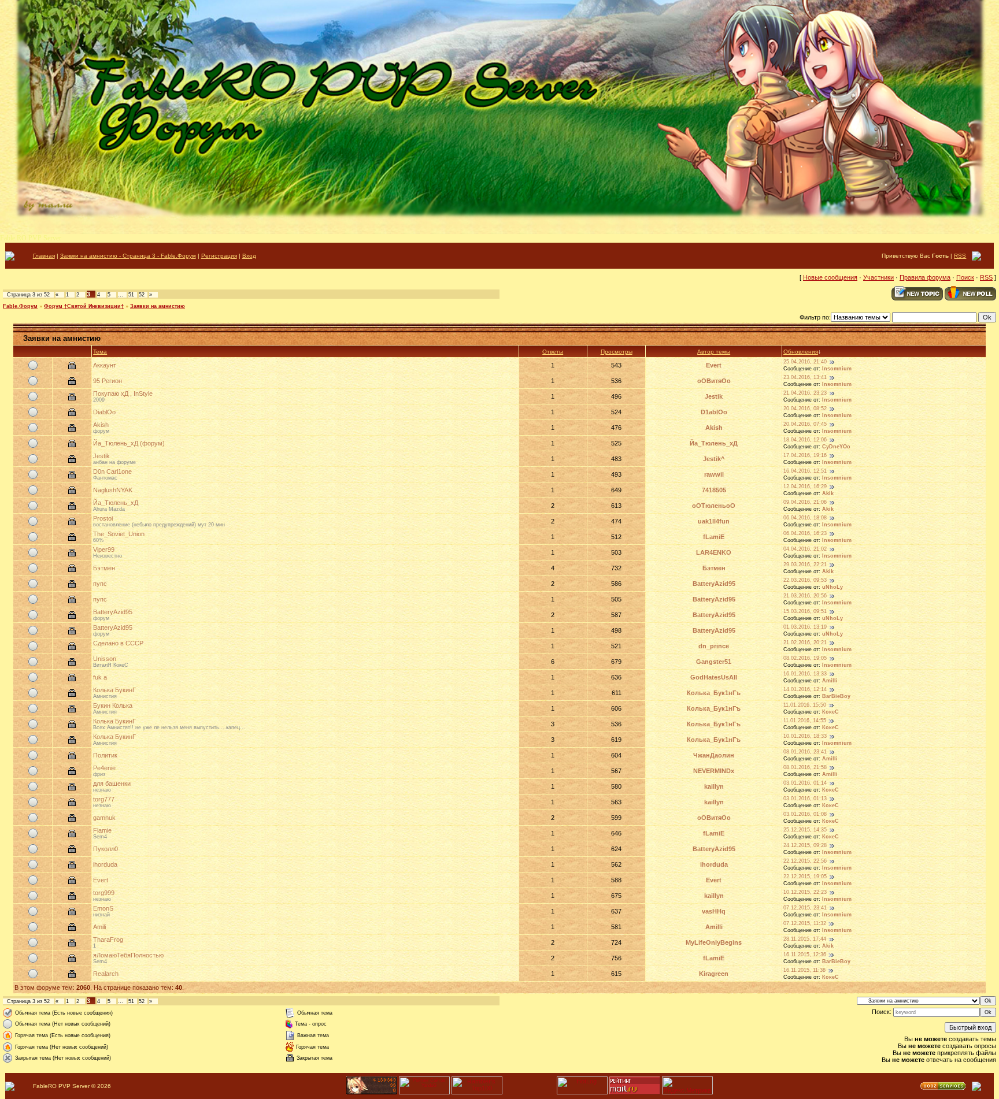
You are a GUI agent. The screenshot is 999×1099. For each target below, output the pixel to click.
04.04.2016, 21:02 (805, 549)
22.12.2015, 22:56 (805, 861)
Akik (828, 493)
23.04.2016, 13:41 (805, 377)
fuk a (100, 677)
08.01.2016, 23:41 (805, 752)
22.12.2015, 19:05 (805, 876)
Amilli (830, 681)
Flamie (102, 830)
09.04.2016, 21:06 (805, 502)
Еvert (714, 365)
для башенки (112, 783)
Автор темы (713, 351)
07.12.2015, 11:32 (804, 923)
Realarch (106, 973)
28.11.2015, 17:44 (804, 939)
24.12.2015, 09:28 (805, 845)
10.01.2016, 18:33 (805, 736)
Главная (44, 256)
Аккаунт (104, 365)
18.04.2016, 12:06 (805, 440)
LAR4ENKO (713, 552)
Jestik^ (713, 458)
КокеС (830, 712)
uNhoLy (832, 587)
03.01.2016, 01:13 (805, 798)
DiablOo (104, 412)
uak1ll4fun (714, 521)
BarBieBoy (836, 696)
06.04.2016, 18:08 (805, 518)
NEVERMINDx (713, 770)
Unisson (104, 658)
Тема (100, 351)
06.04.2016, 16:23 (805, 533)
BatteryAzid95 (714, 583)
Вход (249, 256)
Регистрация (219, 256)
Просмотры (616, 351)
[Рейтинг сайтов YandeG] (424, 1093)
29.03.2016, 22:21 (805, 564)
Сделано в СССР (118, 643)
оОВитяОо (714, 380)
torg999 (103, 892)
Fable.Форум (20, 306)
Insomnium (837, 369)
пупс (100, 583)
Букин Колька (112, 705)
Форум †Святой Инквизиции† (84, 306)
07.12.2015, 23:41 (805, 908)
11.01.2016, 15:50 (804, 705)
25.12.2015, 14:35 (805, 830)
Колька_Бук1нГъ (714, 692)
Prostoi (103, 518)
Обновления (800, 351)
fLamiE (713, 536)
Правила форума (925, 277)
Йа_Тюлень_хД (714, 443)
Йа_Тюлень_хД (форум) (129, 443)
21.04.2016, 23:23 (805, 393)
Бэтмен (104, 568)
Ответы (552, 351)
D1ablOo (714, 412)
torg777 (103, 799)
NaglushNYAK (112, 490)
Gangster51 (713, 661)
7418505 (714, 490)
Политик (105, 755)
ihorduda (105, 864)
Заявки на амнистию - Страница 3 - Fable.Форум (128, 256)
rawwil (714, 474)
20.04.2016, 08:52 (805, 408)
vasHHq (714, 911)
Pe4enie (104, 767)
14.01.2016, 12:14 (805, 689)
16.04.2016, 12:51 (805, 471)
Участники (878, 277)
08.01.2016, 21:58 (805, 767)
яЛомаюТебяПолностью (128, 955)
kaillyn (714, 786)
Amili (99, 926)
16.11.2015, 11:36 (804, 970)
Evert (100, 880)
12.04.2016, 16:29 (805, 486)
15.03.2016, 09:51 (805, 611)
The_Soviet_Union (119, 533)
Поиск (965, 277)
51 (131, 295)
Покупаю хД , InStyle (123, 393)
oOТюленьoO (713, 505)
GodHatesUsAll (713, 677)
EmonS (103, 908)
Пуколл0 (105, 848)
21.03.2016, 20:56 (805, 596)
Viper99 (103, 549)
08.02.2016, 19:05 (805, 658)
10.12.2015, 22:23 (805, 892)
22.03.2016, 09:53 (805, 580)
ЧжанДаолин (713, 755)
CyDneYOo (836, 447)
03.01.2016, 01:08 (805, 814)
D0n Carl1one (112, 471)
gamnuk (104, 817)
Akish (101, 424)
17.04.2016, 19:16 (805, 455)
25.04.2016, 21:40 (805, 362)
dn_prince (713, 646)
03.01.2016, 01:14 (805, 783)
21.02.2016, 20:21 (805, 642)
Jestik (714, 396)
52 (142, 295)
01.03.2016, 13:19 (805, 627)
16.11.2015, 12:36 (804, 954)
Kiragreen (713, 973)
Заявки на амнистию (157, 306)
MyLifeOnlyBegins (714, 942)
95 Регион (107, 380)
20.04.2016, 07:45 (805, 424)
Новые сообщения (830, 277)
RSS (960, 256)
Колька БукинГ (114, 689)
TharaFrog (108, 939)
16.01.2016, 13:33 (805, 674)
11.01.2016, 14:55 (804, 720)
